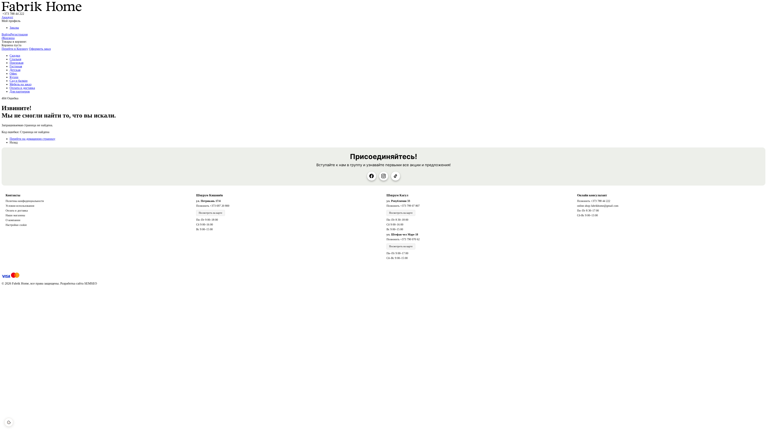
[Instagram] (383, 176)
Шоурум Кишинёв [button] (209, 195)
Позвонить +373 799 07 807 (403, 205)
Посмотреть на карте (210, 212)
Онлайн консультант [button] (592, 195)
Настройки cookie (16, 224)
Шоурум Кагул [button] (397, 195)
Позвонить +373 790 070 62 (403, 239)
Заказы (14, 27)
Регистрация (19, 34)
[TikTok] (395, 176)
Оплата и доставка (17, 210)
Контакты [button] (13, 195)
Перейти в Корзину (15, 48)
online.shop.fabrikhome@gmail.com (597, 205)
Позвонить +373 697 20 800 (212, 205)
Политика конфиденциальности (25, 201)
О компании (13, 220)
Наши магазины (15, 215)
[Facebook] (371, 176)
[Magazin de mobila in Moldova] (41, 10)
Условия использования (20, 205)
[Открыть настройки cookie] (8, 422)
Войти (6, 34)
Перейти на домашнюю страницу (32, 138)
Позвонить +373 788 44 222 (593, 201)
